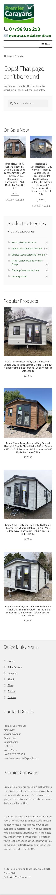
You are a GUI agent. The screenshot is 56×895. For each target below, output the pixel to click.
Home (10, 56)
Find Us (11, 691)
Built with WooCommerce (17, 877)
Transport (13, 673)
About (11, 679)
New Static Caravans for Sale (27, 248)
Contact (12, 697)
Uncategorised (19, 276)
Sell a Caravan (15, 667)
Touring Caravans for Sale (25, 270)
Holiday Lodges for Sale (24, 242)
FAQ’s (10, 685)
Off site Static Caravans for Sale (28, 254)
